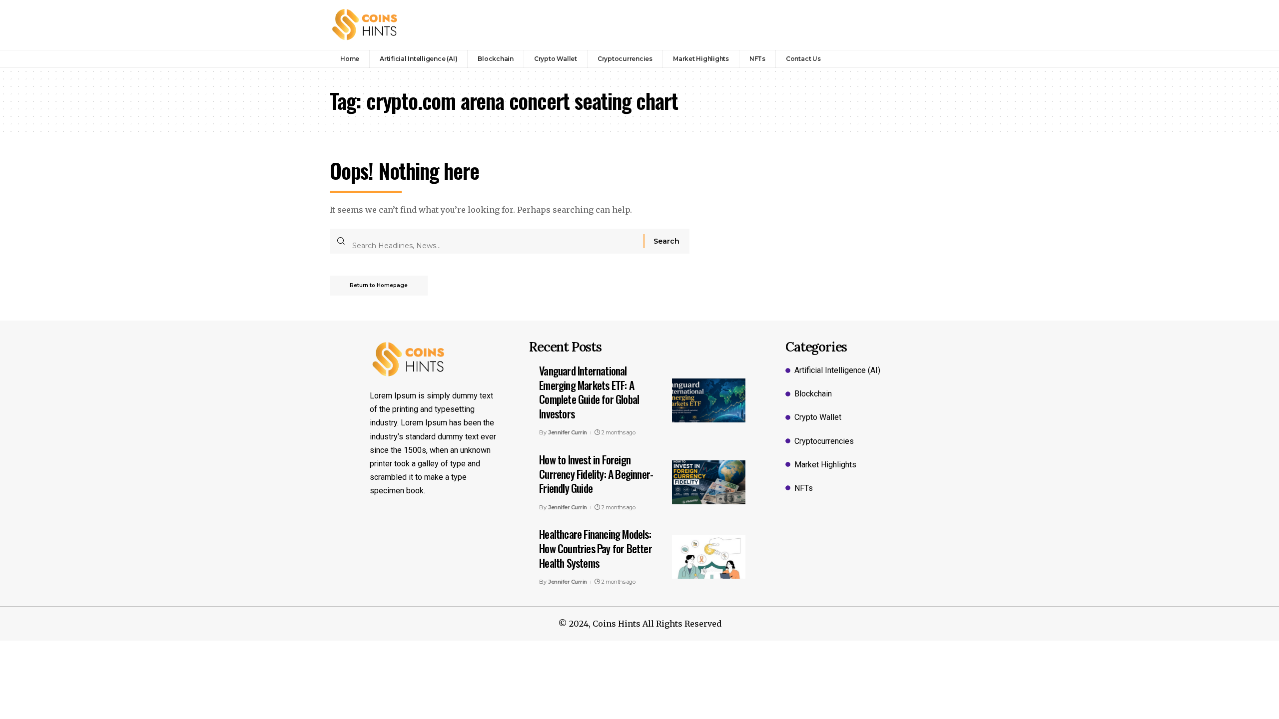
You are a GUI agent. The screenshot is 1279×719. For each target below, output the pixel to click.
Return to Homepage (379, 285)
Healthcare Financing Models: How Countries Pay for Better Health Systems (595, 548)
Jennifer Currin (567, 432)
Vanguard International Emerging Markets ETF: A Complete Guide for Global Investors (589, 391)
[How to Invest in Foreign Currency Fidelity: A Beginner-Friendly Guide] (708, 482)
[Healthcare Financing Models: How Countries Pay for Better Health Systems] (708, 557)
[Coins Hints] (365, 24)
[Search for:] (494, 241)
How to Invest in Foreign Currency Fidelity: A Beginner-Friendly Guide (596, 473)
